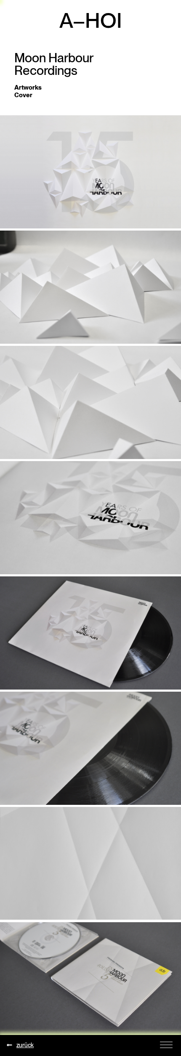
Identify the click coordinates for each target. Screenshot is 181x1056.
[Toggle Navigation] (166, 1044)
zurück (25, 1045)
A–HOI (90, 20)
